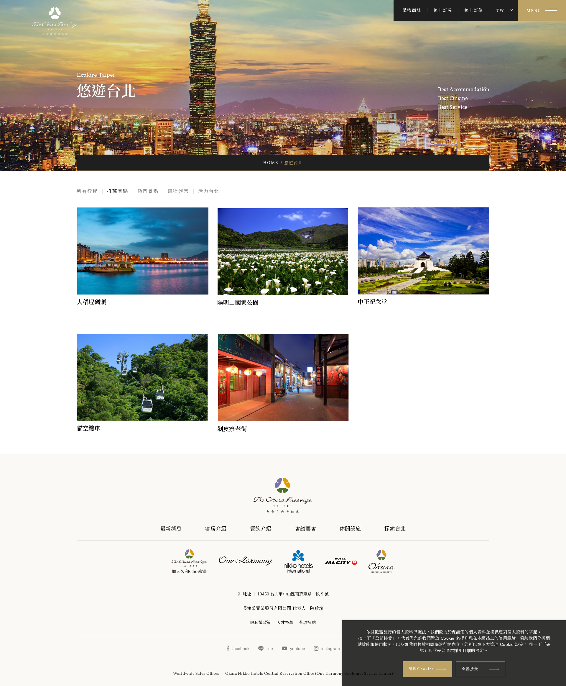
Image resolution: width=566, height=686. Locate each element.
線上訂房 (442, 10)
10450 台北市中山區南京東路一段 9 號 (293, 594)
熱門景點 (148, 191)
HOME (270, 163)
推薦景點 (117, 191)
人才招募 (285, 622)
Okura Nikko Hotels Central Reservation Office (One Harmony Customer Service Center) (309, 674)
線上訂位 (473, 10)
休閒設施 (350, 529)
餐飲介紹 (260, 529)
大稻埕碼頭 (91, 302)
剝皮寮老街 (232, 429)
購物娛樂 (178, 191)
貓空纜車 (88, 428)
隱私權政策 (260, 622)
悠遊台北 (293, 163)
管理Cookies (421, 669)
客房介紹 (215, 529)
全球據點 (307, 622)
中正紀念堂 (372, 302)
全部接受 (470, 669)
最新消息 (171, 529)
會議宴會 (305, 529)
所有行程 (87, 191)
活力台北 (208, 191)
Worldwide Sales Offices (196, 674)
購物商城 (411, 10)
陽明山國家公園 (238, 302)
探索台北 (395, 529)
